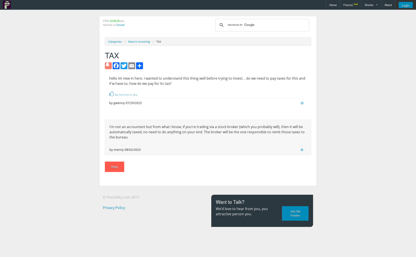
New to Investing (139, 41)
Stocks (369, 5)
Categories (115, 41)
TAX (158, 41)
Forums (350, 4)
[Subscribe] (108, 65)
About (388, 5)
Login (406, 5)
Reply (114, 167)
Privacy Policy (114, 207)
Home (333, 5)
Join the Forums (295, 213)
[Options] (302, 103)
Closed (120, 25)
